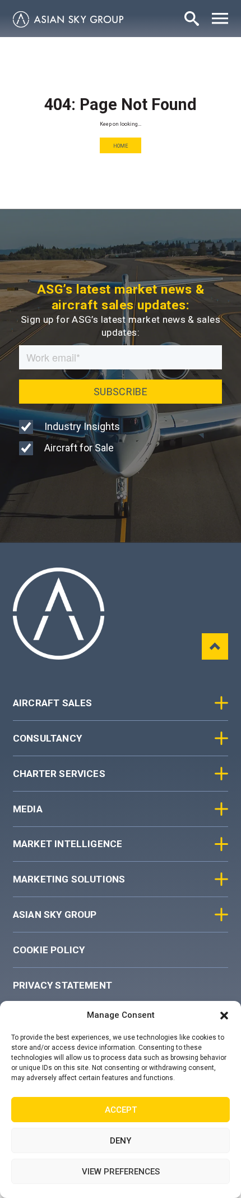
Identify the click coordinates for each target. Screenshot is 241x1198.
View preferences (121, 1172)
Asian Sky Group (55, 914)
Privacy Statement (62, 985)
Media (28, 809)
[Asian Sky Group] (68, 19)
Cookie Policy (49, 949)
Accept (121, 1110)
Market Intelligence (68, 843)
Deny (120, 1141)
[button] (224, 1015)
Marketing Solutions (69, 879)
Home (120, 146)
